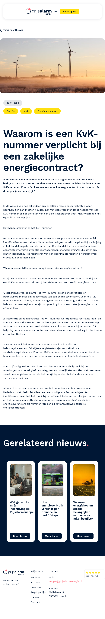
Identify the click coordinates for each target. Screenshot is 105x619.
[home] (39, 11)
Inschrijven (69, 11)
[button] (56, 11)
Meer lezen (20, 535)
